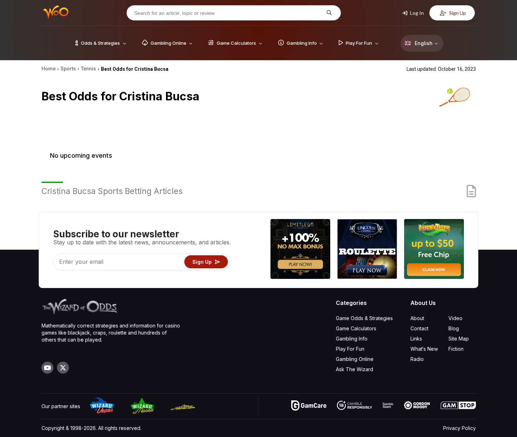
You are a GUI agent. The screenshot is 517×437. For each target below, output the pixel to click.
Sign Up (457, 13)
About (417, 318)
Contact (419, 328)
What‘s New (424, 349)
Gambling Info (352, 339)
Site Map (458, 339)
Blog (453, 328)
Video (455, 318)
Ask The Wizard (354, 369)
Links (416, 339)
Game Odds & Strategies (364, 318)
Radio (417, 359)
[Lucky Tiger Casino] (434, 250)
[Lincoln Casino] (367, 250)
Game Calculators (356, 328)
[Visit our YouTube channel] (47, 368)
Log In (416, 13)
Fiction (456, 349)
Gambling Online (355, 359)
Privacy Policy (459, 428)
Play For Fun (350, 349)
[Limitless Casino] (300, 250)
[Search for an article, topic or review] (328, 13)
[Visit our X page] (63, 368)
